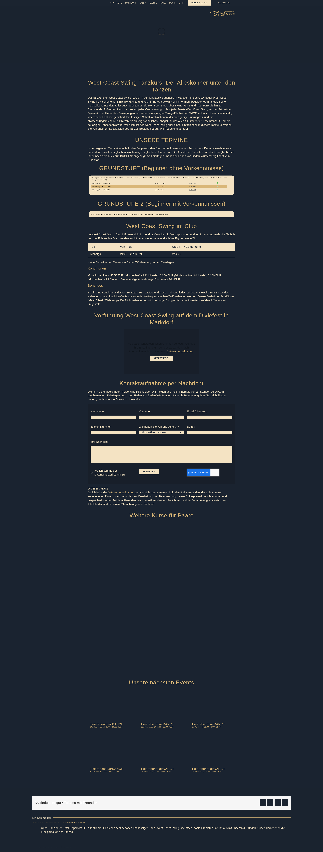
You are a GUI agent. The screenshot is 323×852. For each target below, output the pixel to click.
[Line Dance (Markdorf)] (124, 653)
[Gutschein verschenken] (198, 643)
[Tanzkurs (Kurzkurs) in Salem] (198, 588)
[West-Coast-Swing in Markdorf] (198, 653)
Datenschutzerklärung (180, 351)
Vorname (145, 411)
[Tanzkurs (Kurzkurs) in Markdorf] (198, 606)
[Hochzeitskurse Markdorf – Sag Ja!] (198, 616)
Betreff (191, 426)
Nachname (98, 411)
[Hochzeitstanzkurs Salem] (193, 523)
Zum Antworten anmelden (76, 822)
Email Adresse (197, 411)
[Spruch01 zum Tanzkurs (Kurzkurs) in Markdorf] (119, 588)
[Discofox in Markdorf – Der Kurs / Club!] (124, 662)
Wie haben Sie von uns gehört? (159, 426)
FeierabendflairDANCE (106, 724)
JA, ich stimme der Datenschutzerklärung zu (109, 472)
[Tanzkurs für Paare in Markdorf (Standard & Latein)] (119, 523)
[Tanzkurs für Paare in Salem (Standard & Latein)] (198, 634)
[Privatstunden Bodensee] (198, 597)
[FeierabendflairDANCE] (110, 705)
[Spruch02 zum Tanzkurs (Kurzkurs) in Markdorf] (171, 629)
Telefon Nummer (101, 426)
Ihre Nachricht (100, 441)
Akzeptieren (162, 358)
